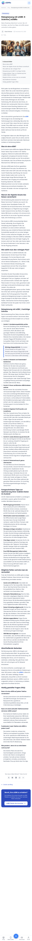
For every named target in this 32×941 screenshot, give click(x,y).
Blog (9, 7)
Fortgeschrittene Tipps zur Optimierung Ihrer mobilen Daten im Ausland (14, 74)
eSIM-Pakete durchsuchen (14, 803)
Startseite (3, 7)
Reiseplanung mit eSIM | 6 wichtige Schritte (14, 71)
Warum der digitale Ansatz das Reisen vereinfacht (16, 66)
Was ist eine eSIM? (8, 64)
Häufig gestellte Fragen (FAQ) (10, 82)
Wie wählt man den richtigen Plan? (12, 68)
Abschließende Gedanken (9, 79)
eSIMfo (21, 672)
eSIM (26, 116)
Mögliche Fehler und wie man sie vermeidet (14, 77)
